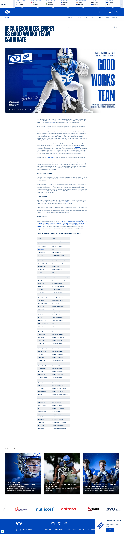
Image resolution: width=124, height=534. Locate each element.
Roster (79, 17)
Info (107, 17)
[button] (14, 4)
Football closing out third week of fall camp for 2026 (62, 485)
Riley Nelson (51, 157)
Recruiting (71, 12)
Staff (93, 17)
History (99, 17)
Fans (58, 12)
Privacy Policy (48, 529)
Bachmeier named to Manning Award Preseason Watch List (21, 485)
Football (9, 482)
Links (22, 7)
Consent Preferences (59, 529)
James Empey (51, 122)
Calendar (29, 12)
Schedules (70, 17)
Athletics (51, 12)
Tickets (43, 12)
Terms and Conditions (71, 529)
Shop (79, 12)
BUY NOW (110, 530)
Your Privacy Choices (92, 529)
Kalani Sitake (77, 147)
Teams (36, 12)
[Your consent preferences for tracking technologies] (2, 531)
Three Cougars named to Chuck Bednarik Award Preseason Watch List (101, 485)
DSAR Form (81, 529)
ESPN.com (68, 201)
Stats (85, 17)
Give (64, 12)
